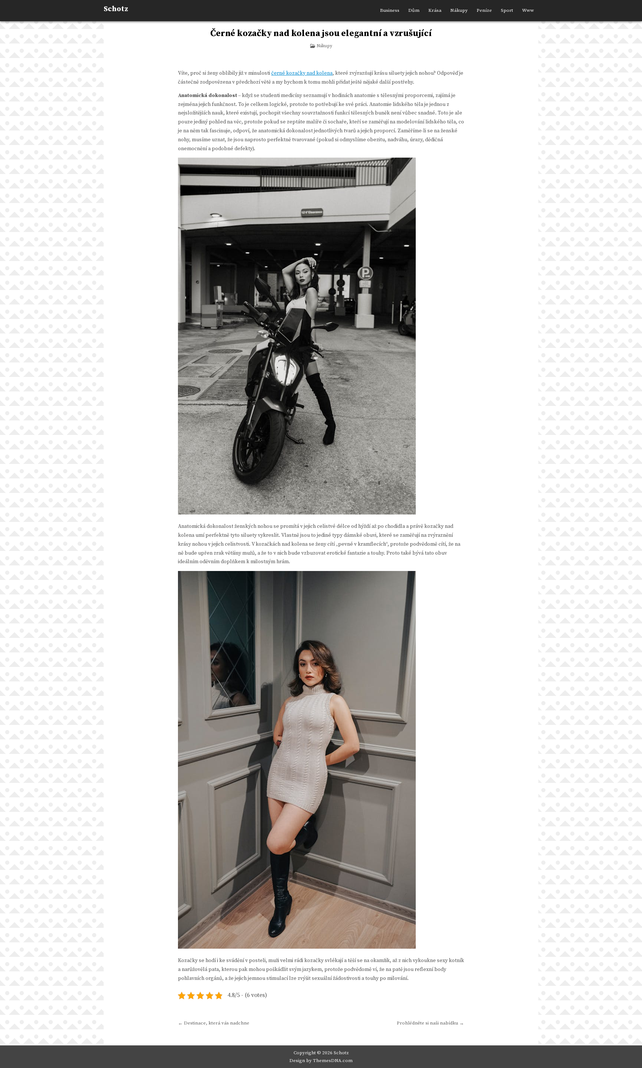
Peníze (484, 10)
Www (528, 10)
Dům (413, 10)
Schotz (116, 9)
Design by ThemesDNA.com (321, 1061)
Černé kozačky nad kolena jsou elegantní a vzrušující (321, 33)
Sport (507, 10)
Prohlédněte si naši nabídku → (430, 1023)
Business (389, 10)
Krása (434, 10)
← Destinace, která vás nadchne (213, 1023)
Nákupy (459, 10)
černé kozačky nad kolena (302, 73)
